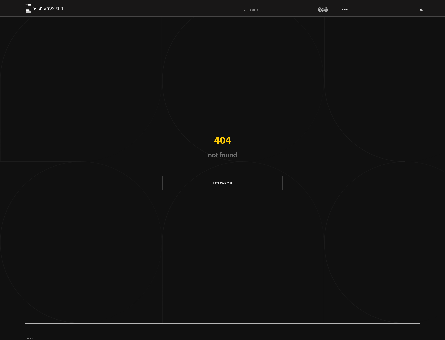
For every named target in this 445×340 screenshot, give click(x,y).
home (345, 10)
